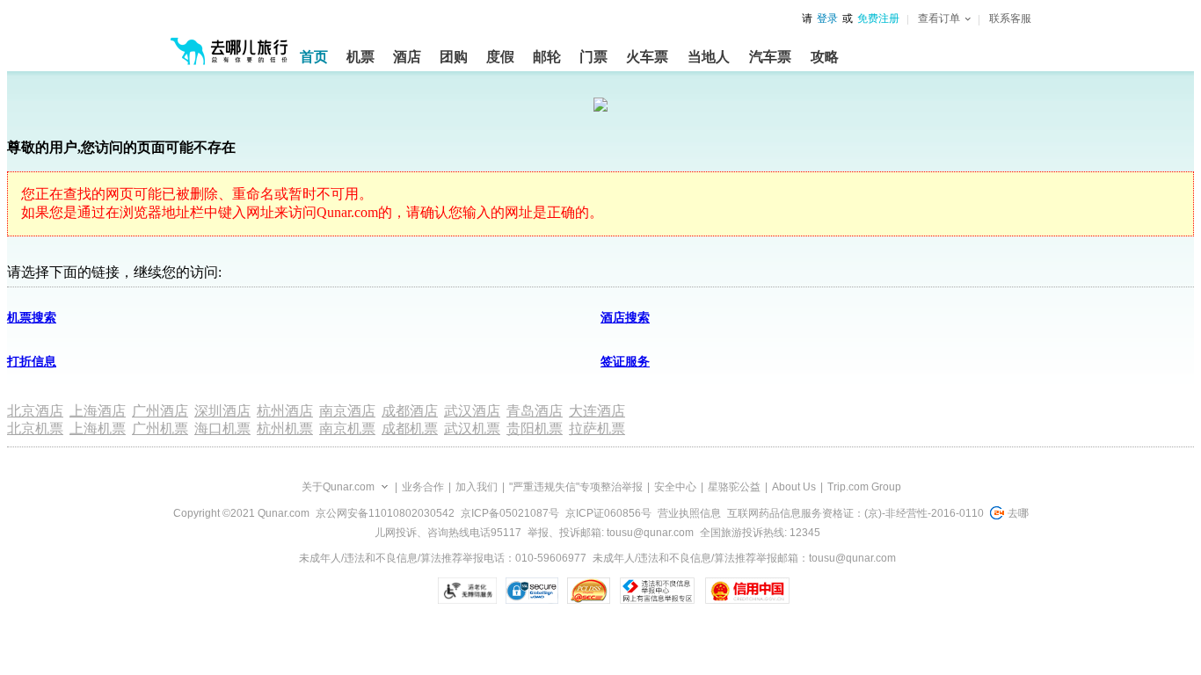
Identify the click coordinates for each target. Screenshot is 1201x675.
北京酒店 (35, 410)
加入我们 (476, 487)
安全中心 (675, 487)
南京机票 (347, 428)
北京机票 (35, 428)
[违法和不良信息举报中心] (657, 590)
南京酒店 (347, 410)
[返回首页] (229, 44)
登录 (827, 18)
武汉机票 (472, 428)
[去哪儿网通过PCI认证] (588, 590)
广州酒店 (160, 410)
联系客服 (1010, 18)
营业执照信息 (689, 513)
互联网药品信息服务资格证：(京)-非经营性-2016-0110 (855, 513)
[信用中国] (747, 590)
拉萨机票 (597, 428)
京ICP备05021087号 (510, 513)
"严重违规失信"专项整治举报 (576, 487)
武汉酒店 (472, 410)
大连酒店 (597, 410)
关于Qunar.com (338, 487)
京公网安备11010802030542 (385, 513)
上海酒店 (97, 410)
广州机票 (160, 428)
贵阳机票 (534, 428)
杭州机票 (285, 428)
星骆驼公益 (734, 487)
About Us (794, 487)
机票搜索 (31, 317)
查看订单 (939, 18)
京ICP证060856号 (608, 513)
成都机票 (410, 428)
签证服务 (625, 361)
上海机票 (97, 428)
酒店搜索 (625, 317)
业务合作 (423, 487)
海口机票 (222, 428)
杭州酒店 (285, 410)
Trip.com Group (864, 487)
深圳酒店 (222, 410)
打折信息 (31, 361)
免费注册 (878, 18)
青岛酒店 (534, 410)
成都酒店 (410, 410)
